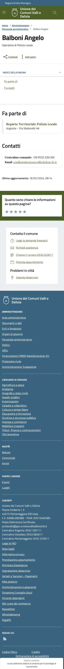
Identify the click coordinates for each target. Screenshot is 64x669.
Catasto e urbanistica (14, 405)
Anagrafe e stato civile (15, 393)
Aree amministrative (14, 318)
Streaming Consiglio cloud (17, 593)
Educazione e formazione (16, 414)
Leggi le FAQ (9, 543)
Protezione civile (11, 361)
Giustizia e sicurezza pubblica (19, 418)
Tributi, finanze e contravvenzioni (21, 430)
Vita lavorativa (10, 434)
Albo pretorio (9, 582)
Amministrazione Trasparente (19, 367)
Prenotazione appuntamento (18, 560)
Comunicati (8, 458)
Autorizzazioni (10, 401)
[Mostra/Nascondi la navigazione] (4, 12)
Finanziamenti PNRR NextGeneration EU (25, 356)
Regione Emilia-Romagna (18, 3)
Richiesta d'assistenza (14, 565)
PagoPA (6, 620)
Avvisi (5, 463)
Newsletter (8, 609)
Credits (36, 652)
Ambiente (7, 389)
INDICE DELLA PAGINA (14, 72)
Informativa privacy (13, 554)
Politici (6, 345)
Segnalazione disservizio (16, 571)
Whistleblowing (11, 614)
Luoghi (6, 488)
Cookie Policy (9, 652)
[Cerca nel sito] (55, 13)
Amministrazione (20, 25)
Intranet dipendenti (13, 598)
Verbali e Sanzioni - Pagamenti (20, 576)
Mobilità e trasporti (13, 426)
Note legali (8, 549)
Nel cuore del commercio (16, 603)
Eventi (6, 482)
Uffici (5, 350)
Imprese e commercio (14, 422)
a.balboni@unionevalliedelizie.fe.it (35, 162)
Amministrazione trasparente (19, 587)
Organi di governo (12, 334)
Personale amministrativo (15, 29)
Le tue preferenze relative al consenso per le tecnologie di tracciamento (31, 665)
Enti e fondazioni (12, 328)
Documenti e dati (12, 323)
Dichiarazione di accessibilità (32, 656)
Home (5, 25)
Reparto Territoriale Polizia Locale (31, 124)
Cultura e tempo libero (15, 410)
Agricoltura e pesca (13, 385)
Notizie (6, 452)
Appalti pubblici (11, 397)
